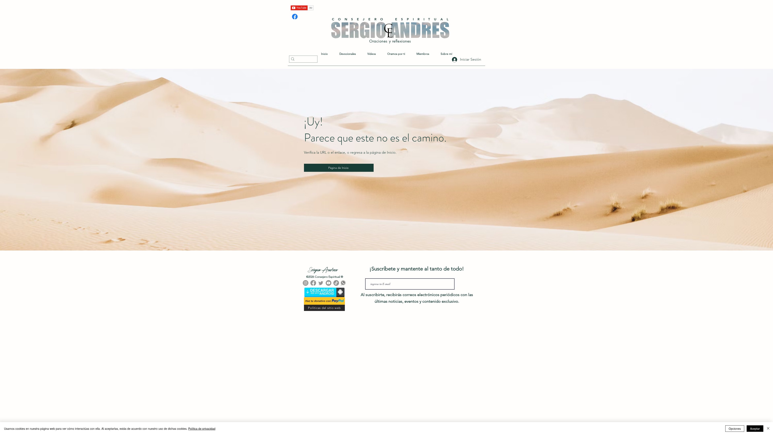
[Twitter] (321, 283)
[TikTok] (336, 283)
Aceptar (755, 429)
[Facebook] (295, 16)
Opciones (735, 429)
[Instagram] (305, 283)
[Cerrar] (768, 428)
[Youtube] (328, 283)
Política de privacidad (201, 429)
